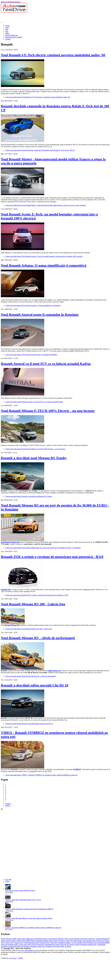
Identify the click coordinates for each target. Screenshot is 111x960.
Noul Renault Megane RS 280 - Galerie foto (33, 604)
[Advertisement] (40, 17)
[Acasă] (14, 12)
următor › (8, 804)
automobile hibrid (42, 941)
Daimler (48, 946)
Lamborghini (12, 946)
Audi (50, 939)
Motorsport (30, 939)
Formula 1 (91, 939)
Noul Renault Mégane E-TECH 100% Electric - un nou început (48, 411)
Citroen (67, 941)
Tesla (26, 942)
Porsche (76, 939)
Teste (7, 27)
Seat (84, 942)
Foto (6, 31)
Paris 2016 (54, 942)
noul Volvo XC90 (30, 944)
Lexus (21, 944)
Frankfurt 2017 (45, 942)
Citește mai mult (37, 97)
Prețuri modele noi (11, 35)
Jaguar (58, 944)
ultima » (8, 805)
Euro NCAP (64, 944)
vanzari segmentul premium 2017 (85, 944)
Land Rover (40, 944)
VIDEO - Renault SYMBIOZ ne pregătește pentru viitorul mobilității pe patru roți (33, 927)
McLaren (20, 946)
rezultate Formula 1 (64, 942)
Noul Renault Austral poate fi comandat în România (39, 314)
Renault (54, 939)
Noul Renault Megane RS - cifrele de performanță (38, 638)
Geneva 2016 (53, 941)
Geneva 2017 (9, 942)
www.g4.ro (13, 958)
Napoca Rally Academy (63, 946)
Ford (81, 939)
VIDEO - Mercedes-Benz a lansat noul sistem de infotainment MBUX (29, 909)
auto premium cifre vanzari (91, 941)
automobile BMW (103, 942)
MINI (28, 941)
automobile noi (50, 944)
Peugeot (33, 941)
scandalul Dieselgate (102, 939)
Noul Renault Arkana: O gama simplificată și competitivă (43, 265)
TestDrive (61, 941)
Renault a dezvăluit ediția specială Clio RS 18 (34, 685)
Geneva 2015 (19, 942)
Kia (102, 941)
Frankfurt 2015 (92, 942)
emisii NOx (42, 946)
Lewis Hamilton (77, 942)
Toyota (71, 939)
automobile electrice (41, 939)
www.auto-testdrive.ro (28, 950)
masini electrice (11, 941)
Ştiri (6, 29)
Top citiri (8, 879)
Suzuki (71, 944)
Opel (23, 941)
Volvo (66, 939)
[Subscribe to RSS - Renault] (2, 809)
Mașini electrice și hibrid (13, 37)
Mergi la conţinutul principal (10, 2)
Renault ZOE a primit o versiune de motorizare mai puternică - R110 (52, 557)
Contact (8, 39)
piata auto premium (7, 944)
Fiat (53, 946)
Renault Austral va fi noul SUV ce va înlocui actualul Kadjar (46, 364)
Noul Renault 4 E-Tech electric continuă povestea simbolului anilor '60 (53, 55)
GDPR (20, 958)
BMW (14, 939)
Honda (79, 941)
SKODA (61, 939)
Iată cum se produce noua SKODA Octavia (20, 890)
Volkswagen (21, 939)
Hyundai (74, 941)
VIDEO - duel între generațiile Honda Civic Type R (23, 900)
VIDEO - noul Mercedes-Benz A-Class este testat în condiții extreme (28, 918)
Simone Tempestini (30, 946)
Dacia (86, 939)
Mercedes (8, 939)
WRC (16, 944)
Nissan (3, 941)
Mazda (19, 941)
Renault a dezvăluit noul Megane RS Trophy (34, 458)
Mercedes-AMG (33, 942)
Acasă (7, 25)
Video (7, 33)
